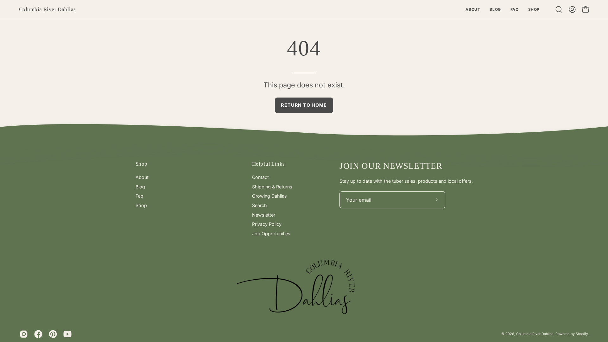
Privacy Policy (267, 224)
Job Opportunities (271, 233)
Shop (142, 164)
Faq (139, 196)
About (142, 177)
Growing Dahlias (269, 196)
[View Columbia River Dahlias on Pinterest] (53, 334)
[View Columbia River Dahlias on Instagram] (23, 334)
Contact (260, 177)
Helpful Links (268, 164)
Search (259, 205)
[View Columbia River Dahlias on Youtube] (67, 334)
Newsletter (263, 215)
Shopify (582, 334)
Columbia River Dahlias (47, 9)
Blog (140, 186)
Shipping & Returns (272, 186)
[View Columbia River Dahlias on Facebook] (38, 334)
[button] (559, 9)
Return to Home (304, 105)
